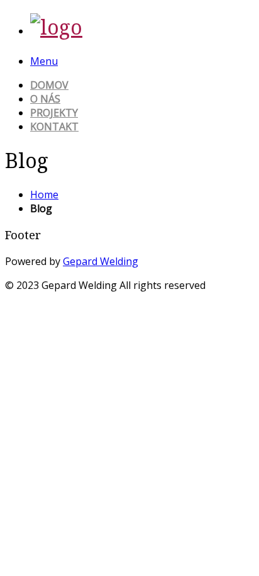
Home (44, 194)
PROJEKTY (54, 113)
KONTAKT (54, 126)
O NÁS (45, 99)
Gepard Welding (100, 261)
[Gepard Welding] (56, 26)
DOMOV (49, 85)
